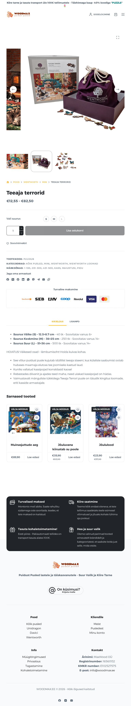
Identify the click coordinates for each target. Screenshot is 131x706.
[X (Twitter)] (13, 279)
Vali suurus (13, 218)
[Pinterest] (18, 279)
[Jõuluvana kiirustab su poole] (65, 421)
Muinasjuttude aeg (24, 445)
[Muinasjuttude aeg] (24, 421)
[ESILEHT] (7, 182)
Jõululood (106, 445)
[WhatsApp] (28, 279)
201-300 (37, 268)
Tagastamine (33, 666)
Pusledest (97, 628)
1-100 (27, 268)
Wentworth (59, 263)
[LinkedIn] (23, 279)
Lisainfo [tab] (74, 321)
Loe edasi (33, 457)
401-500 (48, 268)
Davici (34, 632)
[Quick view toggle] (37, 417)
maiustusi (69, 268)
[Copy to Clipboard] (48, 279)
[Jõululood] (106, 421)
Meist (97, 624)
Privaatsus (33, 661)
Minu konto (97, 632)
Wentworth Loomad (83, 263)
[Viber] (33, 279)
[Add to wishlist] (37, 409)
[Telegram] (38, 279)
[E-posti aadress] (43, 279)
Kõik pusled (34, 263)
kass (57, 268)
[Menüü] (123, 14)
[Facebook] (7, 279)
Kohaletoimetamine (34, 670)
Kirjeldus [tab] (57, 321)
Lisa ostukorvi (74, 230)
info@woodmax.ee (102, 670)
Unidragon (34, 628)
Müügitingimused (34, 657)
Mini (47, 263)
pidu (80, 268)
